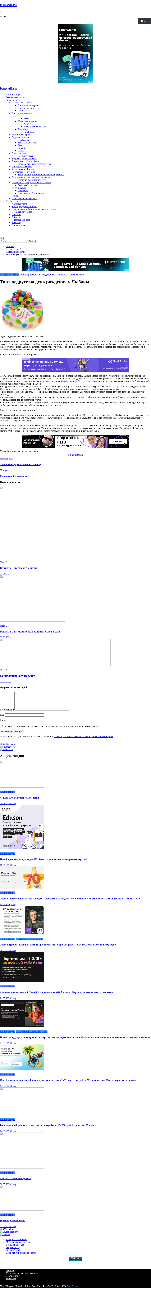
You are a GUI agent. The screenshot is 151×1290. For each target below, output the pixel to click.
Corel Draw (29, 132)
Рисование (23, 190)
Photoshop (23, 129)
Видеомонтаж (19, 153)
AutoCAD (28, 124)
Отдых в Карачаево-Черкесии (19, 567)
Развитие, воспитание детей (32, 180)
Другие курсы (19, 188)
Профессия (23, 140)
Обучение (17, 217)
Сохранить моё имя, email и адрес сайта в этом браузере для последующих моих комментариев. (52, 726)
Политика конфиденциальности (22, 1273)
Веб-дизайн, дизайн (28, 185)
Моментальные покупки (18, 1242)
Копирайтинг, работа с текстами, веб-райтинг (41, 174)
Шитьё (21, 150)
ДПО (20, 110)
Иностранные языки (22, 166)
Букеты (21, 145)
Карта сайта (12, 1276)
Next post (4, 470)
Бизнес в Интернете (22, 134)
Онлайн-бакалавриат (28, 105)
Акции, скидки (13, 94)
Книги (15, 196)
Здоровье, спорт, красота (24, 158)
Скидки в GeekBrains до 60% (15, 1178)
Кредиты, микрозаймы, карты (21, 1253)
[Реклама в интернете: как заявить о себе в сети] (32, 620)
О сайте (10, 1270)
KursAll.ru (8, 5)
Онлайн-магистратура (29, 108)
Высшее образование (22, 102)
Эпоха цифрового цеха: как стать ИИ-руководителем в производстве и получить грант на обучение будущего (58, 944)
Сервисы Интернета (22, 212)
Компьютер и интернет (23, 172)
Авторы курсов (19, 204)
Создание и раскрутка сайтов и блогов (31, 182)
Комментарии (7, 709)
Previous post (6, 458)
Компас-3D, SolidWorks (35, 126)
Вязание (22, 148)
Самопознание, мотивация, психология (31, 177)
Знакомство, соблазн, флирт (26, 161)
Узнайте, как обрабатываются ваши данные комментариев (83, 736)
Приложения (18, 225)
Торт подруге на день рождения (35, 274)
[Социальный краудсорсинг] (55, 665)
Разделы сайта (13, 100)
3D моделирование (27, 121)
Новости (16, 222)
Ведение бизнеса (20, 137)
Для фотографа (25, 156)
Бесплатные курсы (15, 97)
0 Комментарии (76, 274)
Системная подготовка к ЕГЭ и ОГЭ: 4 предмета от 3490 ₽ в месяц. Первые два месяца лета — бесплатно (56, 992)
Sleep (54, 274)
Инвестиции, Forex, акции (31, 193)
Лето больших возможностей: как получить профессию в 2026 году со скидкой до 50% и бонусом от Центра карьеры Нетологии (68, 1080)
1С (19, 116)
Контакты (11, 1278)
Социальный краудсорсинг (14, 476)
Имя (2, 715)
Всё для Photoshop (15, 1245)
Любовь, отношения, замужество (34, 164)
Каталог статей (13, 201)
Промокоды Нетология (12, 1220)
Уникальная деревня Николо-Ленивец (20, 464)
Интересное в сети (21, 220)
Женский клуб (13, 1250)
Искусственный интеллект (25, 169)
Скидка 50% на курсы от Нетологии (19, 797)
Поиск (3, 16)
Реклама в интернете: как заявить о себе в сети (30, 631)
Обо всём (16, 214)
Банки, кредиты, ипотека (24, 206)
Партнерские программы (24, 198)
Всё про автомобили (16, 1239)
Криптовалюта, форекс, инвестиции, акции (34, 209)
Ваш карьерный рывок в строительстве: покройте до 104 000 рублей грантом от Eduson (47, 1125)
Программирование (22, 113)
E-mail (3, 720)
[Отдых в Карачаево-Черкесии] (59, 557)
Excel (26, 118)
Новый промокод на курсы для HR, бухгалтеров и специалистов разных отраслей (43, 859)
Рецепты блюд (13, 1247)
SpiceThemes (73, 1286)
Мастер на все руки (27, 142)
